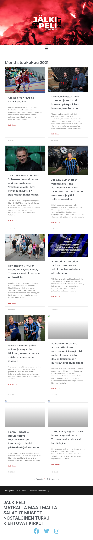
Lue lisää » (12, 125)
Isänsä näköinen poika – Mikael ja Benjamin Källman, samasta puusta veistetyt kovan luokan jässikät (23, 353)
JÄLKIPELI (14, 502)
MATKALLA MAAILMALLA (30, 507)
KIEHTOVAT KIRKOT (23, 523)
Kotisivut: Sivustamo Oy (39, 491)
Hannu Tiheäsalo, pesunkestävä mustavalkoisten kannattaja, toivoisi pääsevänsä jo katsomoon (24, 439)
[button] (46, 48)
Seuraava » (54, 479)
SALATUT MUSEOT (22, 513)
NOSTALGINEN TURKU (26, 518)
